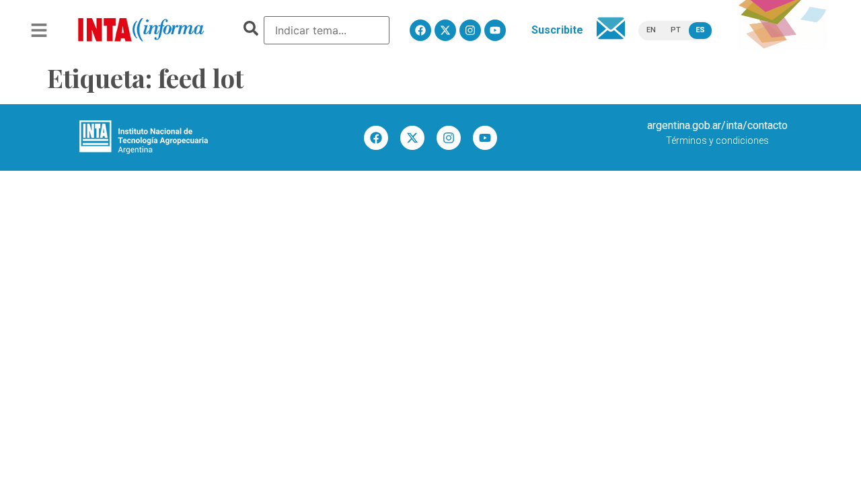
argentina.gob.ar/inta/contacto (717, 125)
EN (651, 30)
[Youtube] (495, 30)
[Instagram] (470, 30)
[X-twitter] (445, 30)
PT (676, 30)
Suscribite (557, 30)
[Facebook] (420, 30)
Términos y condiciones (717, 140)
